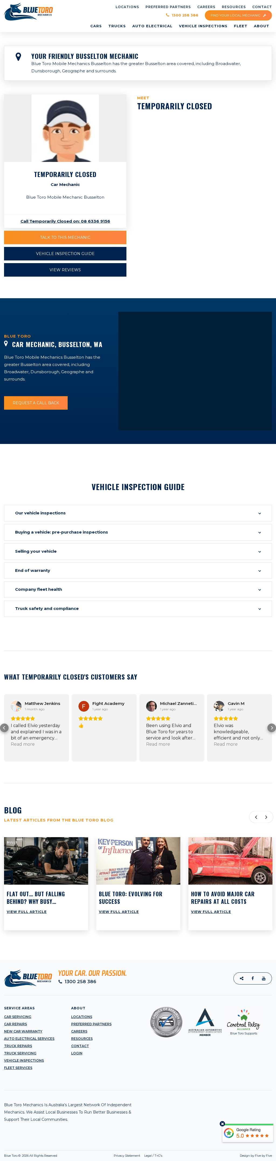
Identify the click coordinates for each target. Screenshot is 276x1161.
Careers (79, 1031)
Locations (81, 1017)
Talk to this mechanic (65, 237)
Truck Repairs (18, 1046)
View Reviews (65, 269)
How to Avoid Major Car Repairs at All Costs (223, 897)
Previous (255, 817)
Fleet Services (18, 1068)
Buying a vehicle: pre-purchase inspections (61, 532)
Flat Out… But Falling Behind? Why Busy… (36, 897)
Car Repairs (15, 1024)
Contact (80, 1046)
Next (267, 817)
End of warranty (32, 570)
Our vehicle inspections (40, 512)
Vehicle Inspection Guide (65, 253)
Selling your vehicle (36, 551)
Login (76, 1053)
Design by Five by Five (256, 1155)
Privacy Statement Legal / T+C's (138, 1155)
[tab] (138, 513)
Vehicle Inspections (24, 1060)
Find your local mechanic (236, 15)
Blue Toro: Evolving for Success (131, 897)
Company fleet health (38, 589)
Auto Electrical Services (29, 1039)
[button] (4, 728)
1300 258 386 (184, 15)
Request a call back (36, 402)
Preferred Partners (91, 1024)
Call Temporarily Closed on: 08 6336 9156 (65, 221)
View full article (27, 912)
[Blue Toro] (28, 11)
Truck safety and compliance (47, 608)
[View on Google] (16, 706)
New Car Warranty (23, 1031)
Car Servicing (17, 1017)
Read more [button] (90, 744)
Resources (82, 1039)
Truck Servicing (20, 1053)
